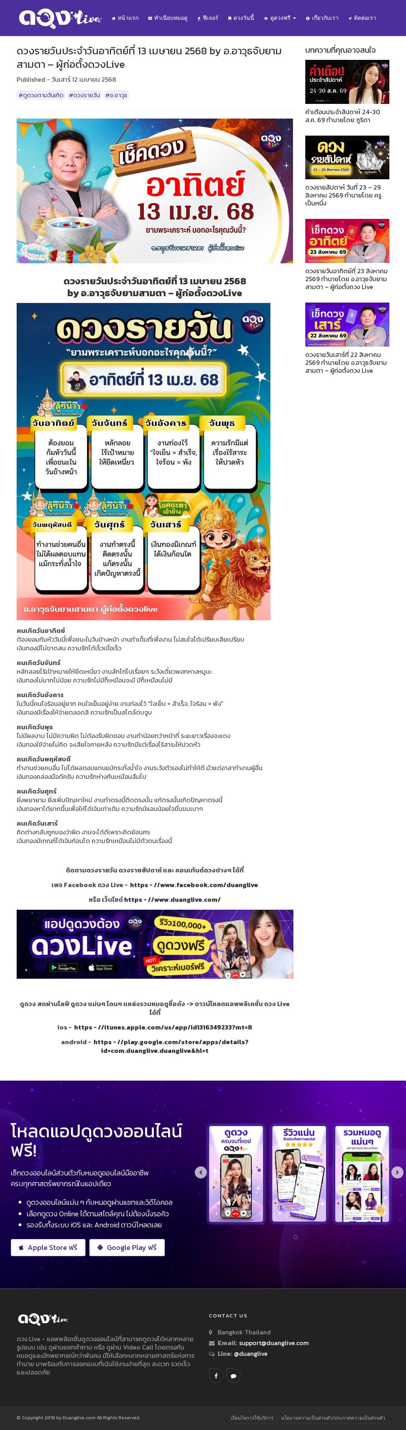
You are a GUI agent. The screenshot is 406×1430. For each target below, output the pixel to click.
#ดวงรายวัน (84, 95)
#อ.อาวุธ (116, 95)
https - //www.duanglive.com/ (172, 899)
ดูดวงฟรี (281, 18)
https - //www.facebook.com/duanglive (194, 884)
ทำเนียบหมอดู (171, 18)
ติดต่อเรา (365, 18)
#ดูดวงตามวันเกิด (41, 95)
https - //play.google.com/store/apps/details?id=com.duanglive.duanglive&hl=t (171, 1046)
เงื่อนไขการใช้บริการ (252, 1418)
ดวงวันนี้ (244, 18)
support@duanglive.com (274, 1343)
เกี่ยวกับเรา (325, 18)
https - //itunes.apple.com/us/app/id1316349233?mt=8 (163, 1027)
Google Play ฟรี (132, 1247)
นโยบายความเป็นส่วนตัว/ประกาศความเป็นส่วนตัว (333, 1418)
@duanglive (250, 1353)
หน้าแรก (128, 18)
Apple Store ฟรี (52, 1247)
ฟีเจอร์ (210, 18)
